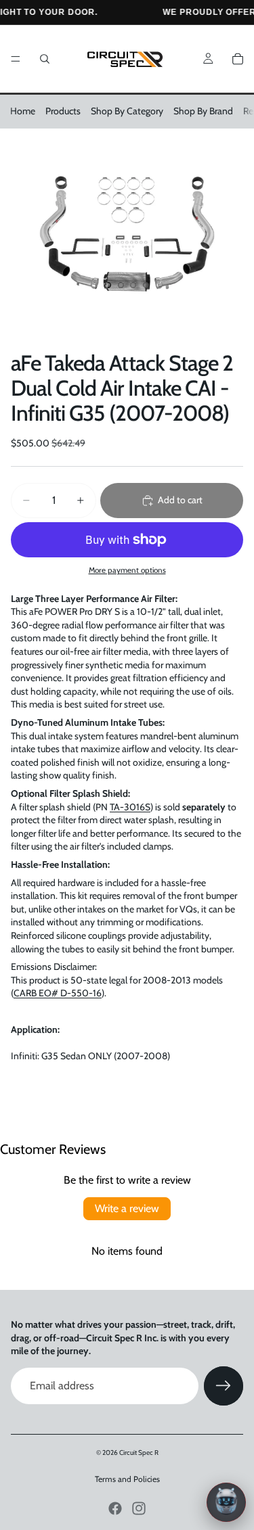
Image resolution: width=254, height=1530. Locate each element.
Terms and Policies (127, 1479)
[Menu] (15, 58)
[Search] (45, 59)
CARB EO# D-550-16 (58, 993)
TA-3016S (130, 807)
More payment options (127, 570)
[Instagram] (139, 1508)
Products (63, 111)
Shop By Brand (203, 111)
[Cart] (238, 59)
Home (22, 111)
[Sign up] (223, 1386)
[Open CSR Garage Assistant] (226, 1502)
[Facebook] (115, 1508)
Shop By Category (127, 111)
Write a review (127, 1208)
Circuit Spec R (138, 1452)
